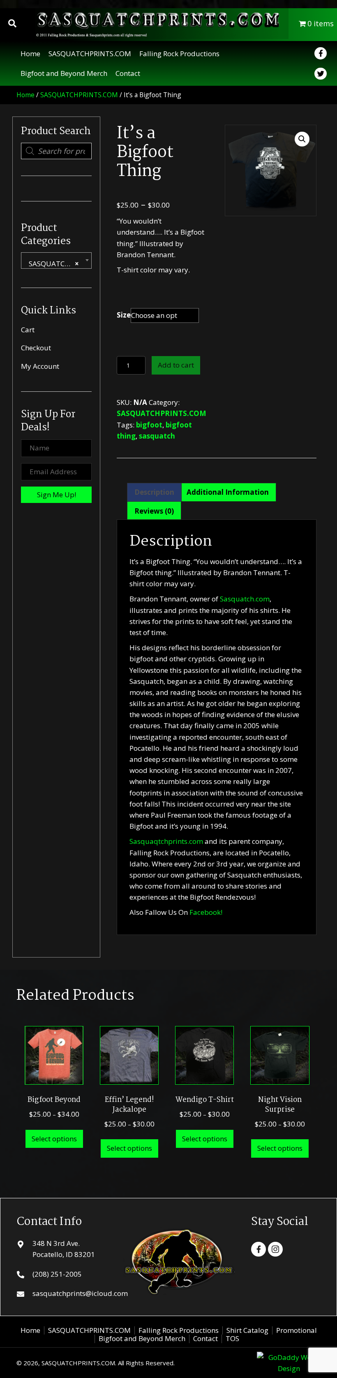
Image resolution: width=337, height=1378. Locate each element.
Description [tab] (154, 492)
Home (25, 94)
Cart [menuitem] (28, 329)
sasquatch (157, 436)
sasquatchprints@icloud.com (80, 1293)
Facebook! (205, 912)
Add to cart (176, 365)
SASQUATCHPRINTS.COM (79, 94)
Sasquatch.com (245, 598)
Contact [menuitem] (205, 1339)
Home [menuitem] (30, 1330)
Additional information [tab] (228, 492)
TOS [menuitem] (232, 1339)
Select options (54, 1138)
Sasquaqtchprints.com (166, 841)
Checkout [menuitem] (36, 347)
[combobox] (56, 260)
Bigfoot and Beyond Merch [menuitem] (142, 1339)
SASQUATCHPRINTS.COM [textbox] (58, 263)
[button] (56, 495)
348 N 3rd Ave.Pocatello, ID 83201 (63, 1249)
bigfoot (149, 425)
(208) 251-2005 (57, 1274)
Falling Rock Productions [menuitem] (178, 1330)
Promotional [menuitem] (296, 1330)
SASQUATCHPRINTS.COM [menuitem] (89, 1330)
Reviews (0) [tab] (154, 511)
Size (124, 315)
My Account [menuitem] (40, 366)
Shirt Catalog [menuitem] (247, 1330)
